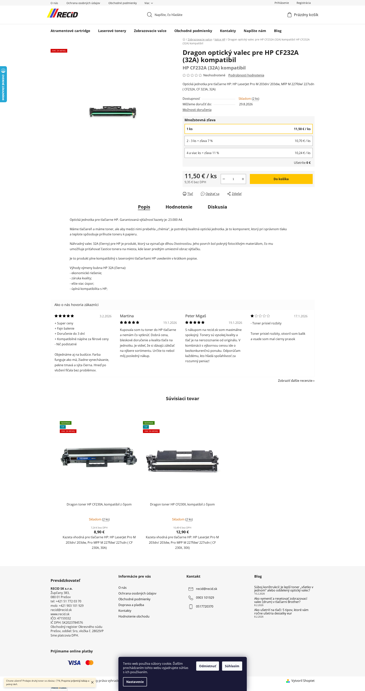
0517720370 (204, 606)
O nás (54, 3)
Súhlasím (232, 666)
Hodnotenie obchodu (133, 616)
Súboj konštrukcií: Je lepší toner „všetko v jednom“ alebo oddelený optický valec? (283, 588)
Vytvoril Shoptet (303, 681)
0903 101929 (205, 597)
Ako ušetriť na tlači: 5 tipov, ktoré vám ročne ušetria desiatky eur (281, 611)
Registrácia (304, 3)
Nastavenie (135, 682)
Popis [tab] (144, 207)
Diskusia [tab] (217, 207)
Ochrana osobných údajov (83, 3)
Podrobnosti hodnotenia (246, 75)
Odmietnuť (207, 666)
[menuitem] (70, 30)
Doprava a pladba (131, 605)
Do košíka (281, 179)
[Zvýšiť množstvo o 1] (243, 179)
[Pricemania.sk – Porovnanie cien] (59, 687)
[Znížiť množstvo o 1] (224, 179)
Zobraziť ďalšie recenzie (295, 380)
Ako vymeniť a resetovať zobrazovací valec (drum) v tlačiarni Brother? (280, 600)
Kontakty (124, 611)
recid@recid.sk (206, 589)
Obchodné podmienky (122, 3)
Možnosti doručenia (197, 110)
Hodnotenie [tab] (179, 207)
